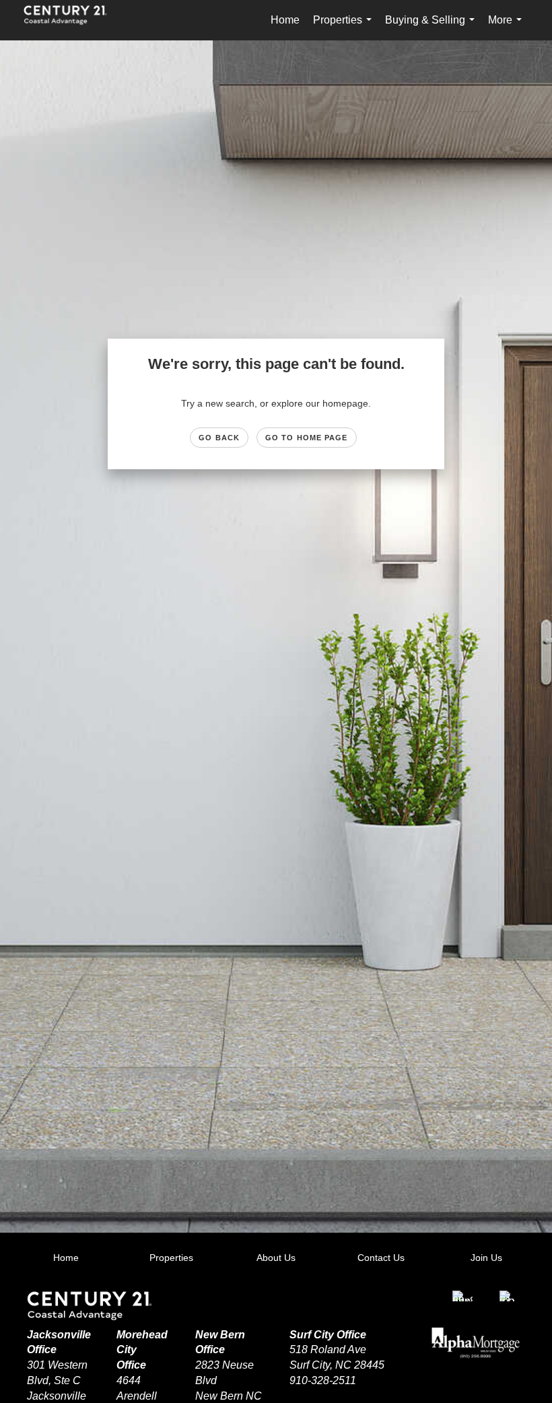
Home (285, 20)
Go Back (219, 438)
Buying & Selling (432, 27)
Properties (345, 27)
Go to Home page (306, 438)
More (507, 27)
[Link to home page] (72, 20)
